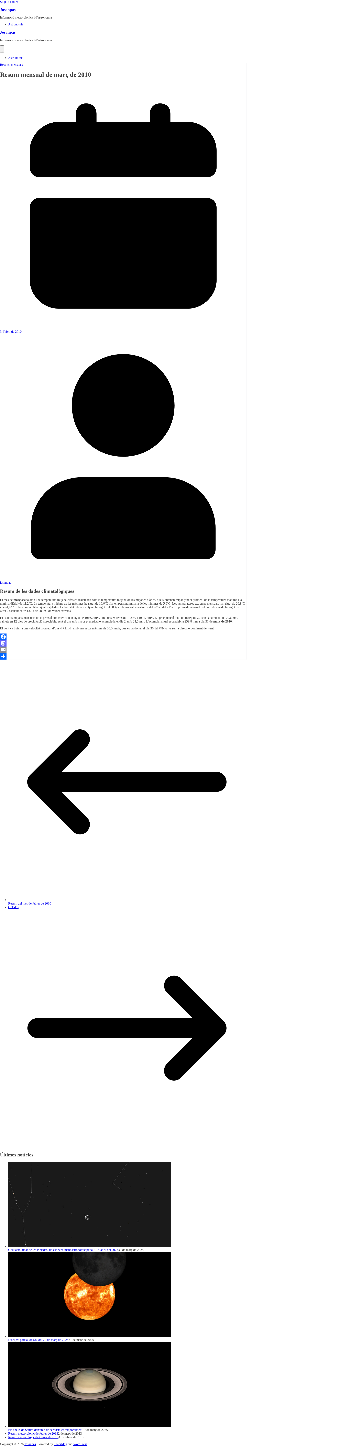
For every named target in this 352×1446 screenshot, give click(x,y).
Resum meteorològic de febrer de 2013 (33, 1433)
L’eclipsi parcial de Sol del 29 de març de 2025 (38, 1340)
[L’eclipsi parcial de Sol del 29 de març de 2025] (89, 1336)
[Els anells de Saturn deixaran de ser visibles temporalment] (89, 1426)
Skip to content (9, 1)
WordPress (80, 1444)
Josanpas (7, 10)
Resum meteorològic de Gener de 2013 (33, 1437)
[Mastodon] (123, 643)
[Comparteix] (123, 656)
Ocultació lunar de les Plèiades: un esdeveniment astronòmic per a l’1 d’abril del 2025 (63, 1250)
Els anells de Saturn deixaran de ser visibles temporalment (45, 1430)
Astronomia (15, 24)
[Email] (123, 650)
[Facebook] (123, 637)
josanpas (5, 582)
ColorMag (60, 1444)
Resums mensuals (11, 64)
